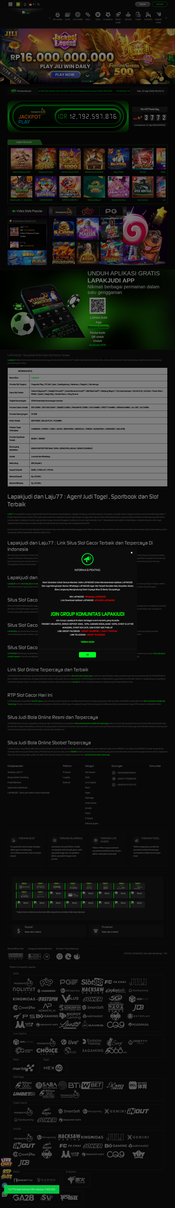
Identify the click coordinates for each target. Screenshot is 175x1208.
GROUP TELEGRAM (96, 634)
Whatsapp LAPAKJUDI (95, 596)
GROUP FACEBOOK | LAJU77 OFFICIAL (99, 631)
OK (87, 654)
